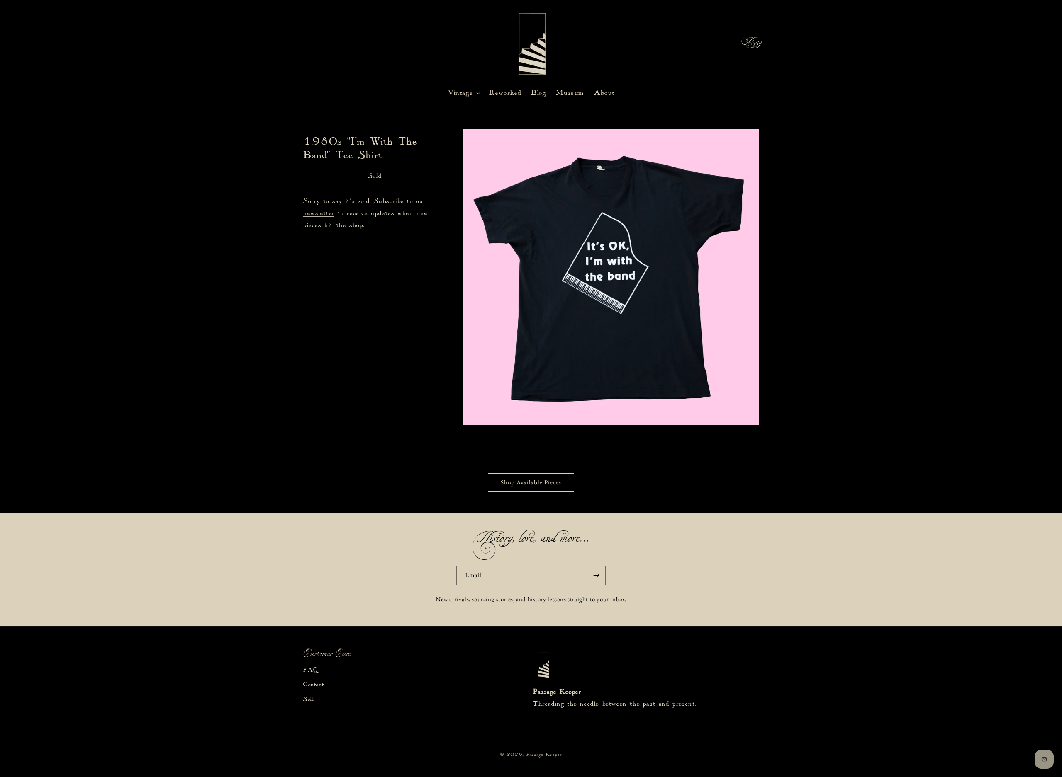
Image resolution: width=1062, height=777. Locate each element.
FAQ (310, 670)
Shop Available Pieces (531, 482)
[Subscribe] (596, 575)
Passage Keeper (544, 754)
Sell (308, 699)
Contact (313, 684)
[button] (729, 43)
